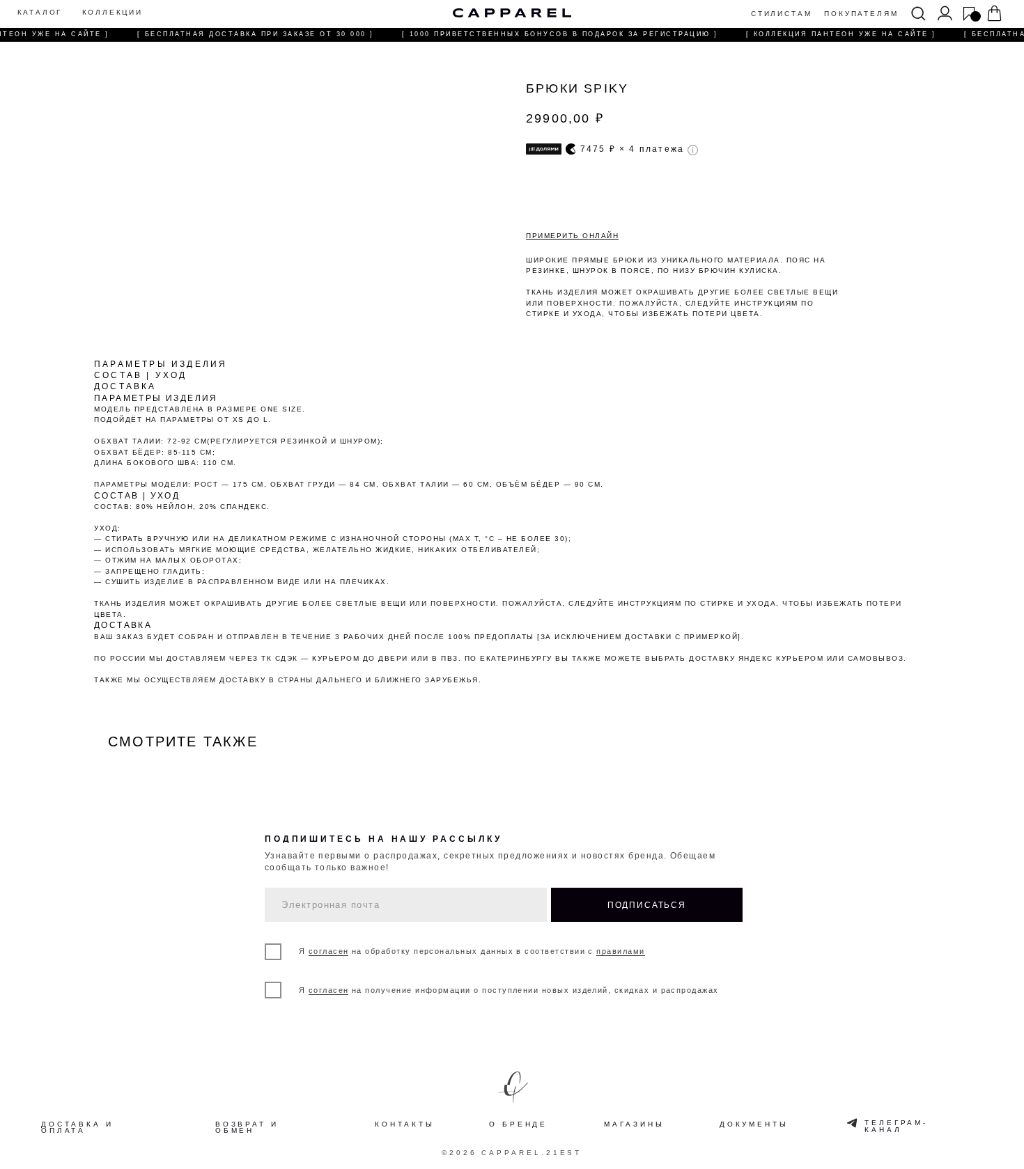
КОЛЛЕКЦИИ (112, 12)
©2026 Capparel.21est (512, 1152)
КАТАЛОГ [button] (40, 12)
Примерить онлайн (572, 236)
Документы (754, 1124)
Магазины (634, 1124)
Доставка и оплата (77, 1128)
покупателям (861, 13)
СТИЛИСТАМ (781, 13)
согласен (329, 951)
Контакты (405, 1124)
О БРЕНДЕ (518, 1124)
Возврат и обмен (247, 1128)
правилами (620, 951)
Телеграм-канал (896, 1126)
